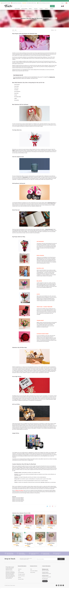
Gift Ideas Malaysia (17, 501)
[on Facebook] (56, 585)
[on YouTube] (58, 585)
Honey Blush (40, 537)
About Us (19, 569)
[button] (15, 527)
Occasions (35, 8)
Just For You (29, 519)
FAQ (31, 569)
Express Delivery (17, 8)
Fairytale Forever (40, 519)
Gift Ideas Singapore (18, 498)
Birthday (30, 8)
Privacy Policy (32, 572)
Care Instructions (21, 572)
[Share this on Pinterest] (53, 506)
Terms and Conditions (34, 570)
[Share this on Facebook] (50, 506)
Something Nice (51, 519)
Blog (19, 570)
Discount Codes (21, 579)
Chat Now (45, 581)
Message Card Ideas (21, 574)
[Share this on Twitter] (47, 506)
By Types (41, 8)
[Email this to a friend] (55, 506)
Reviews (19, 577)
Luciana (17, 537)
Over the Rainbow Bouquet (29, 537)
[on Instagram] (61, 585)
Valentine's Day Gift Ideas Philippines (18, 497)
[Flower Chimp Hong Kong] (12, 6)
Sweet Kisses (51, 537)
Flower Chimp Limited (11, 585)
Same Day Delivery (24, 8)
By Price (46, 8)
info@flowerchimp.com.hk (46, 573)
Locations (51, 8)
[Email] (63, 585)
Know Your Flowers (21, 575)
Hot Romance (17, 519)
